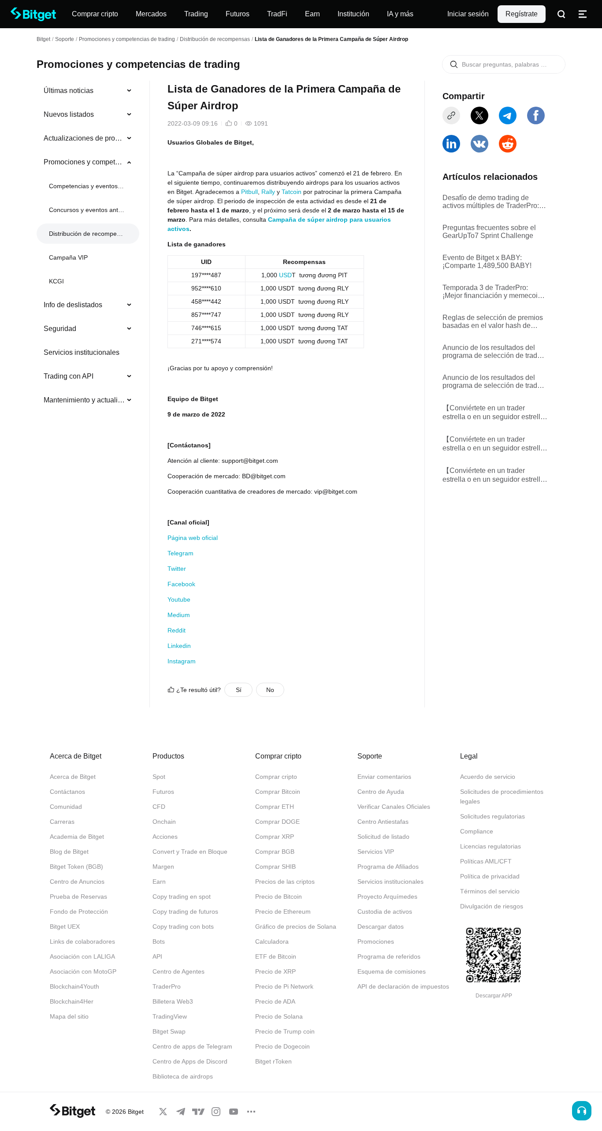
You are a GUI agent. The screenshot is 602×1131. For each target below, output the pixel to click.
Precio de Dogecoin (282, 1046)
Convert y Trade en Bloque (189, 851)
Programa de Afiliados (388, 866)
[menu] (88, 247)
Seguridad (60, 328)
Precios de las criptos (285, 881)
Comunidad (66, 806)
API (157, 956)
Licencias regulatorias (490, 846)
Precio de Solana (279, 1016)
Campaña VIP (68, 257)
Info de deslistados (73, 305)
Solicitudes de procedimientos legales (501, 796)
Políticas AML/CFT (486, 861)
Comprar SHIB (275, 866)
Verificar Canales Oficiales (393, 806)
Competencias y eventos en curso (87, 186)
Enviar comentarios (384, 776)
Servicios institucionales (81, 352)
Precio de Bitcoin (278, 896)
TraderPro (166, 986)
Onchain (164, 821)
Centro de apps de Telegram (192, 1046)
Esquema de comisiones (391, 971)
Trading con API (68, 376)
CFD (158, 806)
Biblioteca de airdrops (182, 1076)
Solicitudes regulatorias (492, 816)
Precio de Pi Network (284, 986)
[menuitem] (88, 91)
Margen (163, 866)
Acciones (165, 836)
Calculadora (272, 941)
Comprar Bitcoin (277, 791)
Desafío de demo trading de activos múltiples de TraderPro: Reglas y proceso (490, 202)
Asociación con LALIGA (82, 956)
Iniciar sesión (468, 14)
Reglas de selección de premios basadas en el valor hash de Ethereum (492, 322)
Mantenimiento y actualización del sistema (84, 400)
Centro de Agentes (178, 971)
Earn (159, 881)
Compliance (476, 831)
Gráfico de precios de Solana (295, 926)
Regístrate (521, 14)
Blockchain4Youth (74, 986)
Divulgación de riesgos (491, 906)
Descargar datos (380, 926)
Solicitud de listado (383, 836)
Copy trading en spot (181, 896)
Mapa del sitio (69, 1016)
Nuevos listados (69, 114)
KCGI (56, 281)
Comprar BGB (274, 851)
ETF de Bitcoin (275, 956)
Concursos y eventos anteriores (87, 209)
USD (285, 275)
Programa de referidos (388, 956)
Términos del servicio (490, 891)
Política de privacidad (490, 876)
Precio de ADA (275, 1001)
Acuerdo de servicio (487, 776)
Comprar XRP (274, 836)
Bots (158, 941)
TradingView (169, 1016)
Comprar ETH (274, 806)
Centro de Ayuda (380, 791)
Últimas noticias (68, 90)
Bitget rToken (273, 1061)
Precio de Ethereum (283, 911)
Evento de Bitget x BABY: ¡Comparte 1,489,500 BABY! (486, 261)
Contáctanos (67, 791)
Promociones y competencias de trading (127, 39)
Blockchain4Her (71, 1001)
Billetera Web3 (172, 1001)
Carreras (62, 821)
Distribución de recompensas (215, 39)
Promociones (375, 941)
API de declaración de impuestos (403, 986)
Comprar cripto (276, 776)
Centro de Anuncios (77, 881)
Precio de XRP (275, 971)
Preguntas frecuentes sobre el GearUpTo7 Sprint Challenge (489, 231)
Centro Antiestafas (383, 821)
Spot (158, 776)
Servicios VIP (375, 851)
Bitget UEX (65, 926)
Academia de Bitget (77, 836)
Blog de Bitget (69, 851)
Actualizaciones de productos (84, 138)
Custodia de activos (384, 911)
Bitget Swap (169, 1031)
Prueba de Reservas (78, 896)
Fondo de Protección (79, 911)
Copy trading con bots (183, 926)
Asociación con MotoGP (83, 971)
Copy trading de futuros (185, 911)
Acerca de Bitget (73, 776)
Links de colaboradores (82, 941)
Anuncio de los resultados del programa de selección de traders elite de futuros (494, 352)
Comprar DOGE (277, 821)
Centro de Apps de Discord (189, 1061)
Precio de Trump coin (285, 1031)
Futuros (163, 791)
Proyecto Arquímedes (387, 896)
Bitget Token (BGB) (76, 866)
